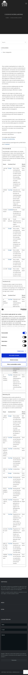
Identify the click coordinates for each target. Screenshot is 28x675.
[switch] (24, 337)
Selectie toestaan (14, 359)
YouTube (10, 190)
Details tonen (20, 351)
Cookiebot (6, 144)
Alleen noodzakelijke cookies (14, 364)
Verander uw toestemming (8, 139)
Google (10, 168)
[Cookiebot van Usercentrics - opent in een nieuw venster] (20, 309)
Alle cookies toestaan (14, 355)
